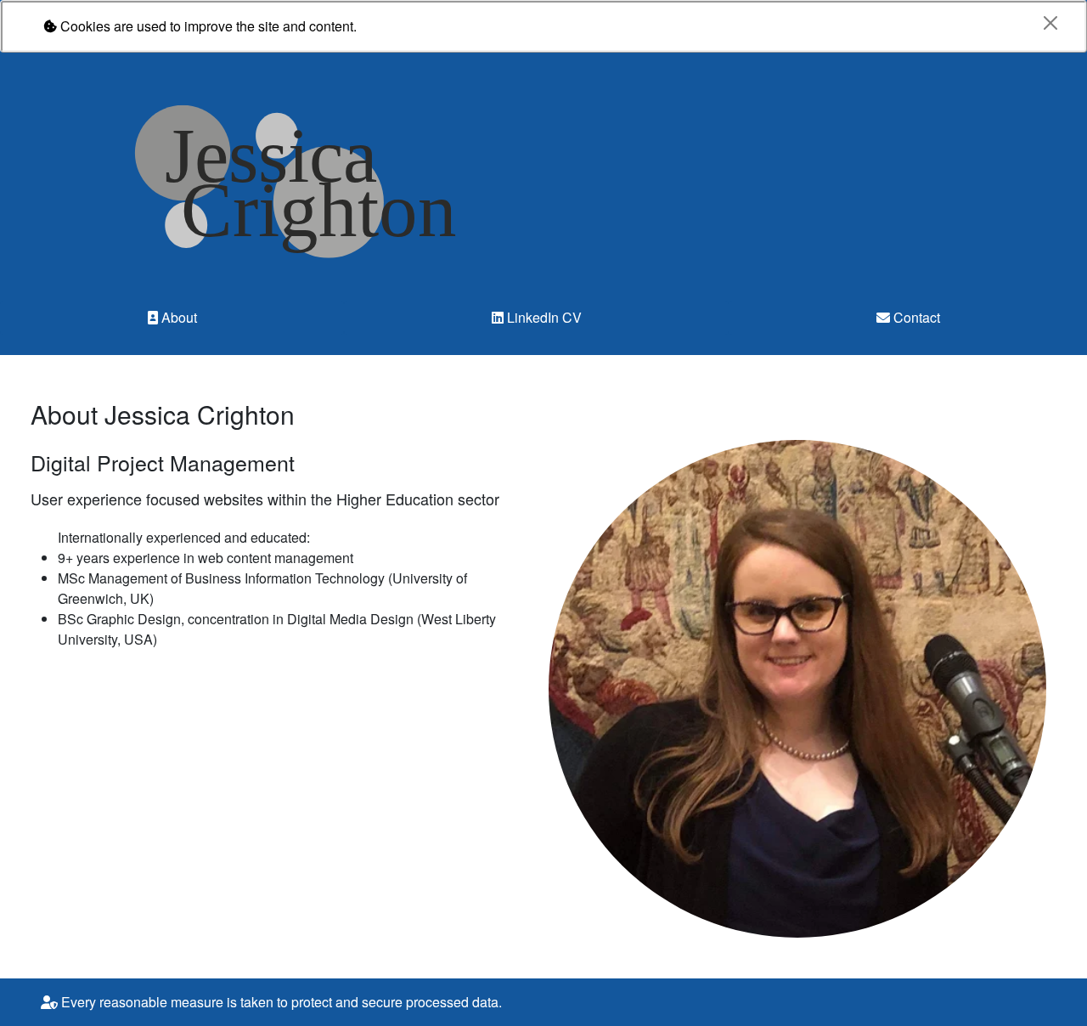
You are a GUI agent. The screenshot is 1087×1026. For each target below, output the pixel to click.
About (177, 317)
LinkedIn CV (543, 317)
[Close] (1050, 23)
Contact (915, 317)
